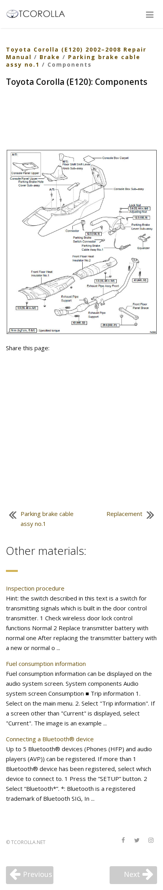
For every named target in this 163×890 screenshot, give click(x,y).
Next (132, 874)
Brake (50, 57)
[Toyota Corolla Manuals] (39, 13)
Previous (37, 874)
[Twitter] (137, 840)
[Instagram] (150, 840)
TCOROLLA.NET (28, 842)
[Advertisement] (81, 119)
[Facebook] (123, 840)
